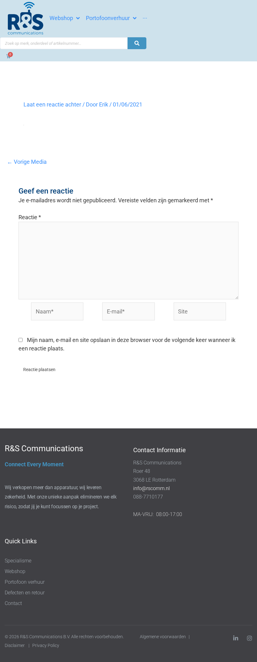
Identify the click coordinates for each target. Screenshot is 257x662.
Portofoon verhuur (25, 582)
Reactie (29, 217)
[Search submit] (137, 43)
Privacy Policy (46, 645)
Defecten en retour (25, 593)
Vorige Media (27, 162)
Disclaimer (15, 645)
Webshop (15, 571)
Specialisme (18, 561)
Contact (13, 603)
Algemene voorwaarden (163, 636)
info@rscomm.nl (151, 488)
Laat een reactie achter (52, 104)
